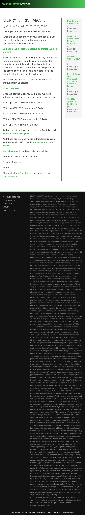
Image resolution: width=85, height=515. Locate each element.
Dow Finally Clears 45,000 (73, 22)
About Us (7, 207)
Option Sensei (10, 176)
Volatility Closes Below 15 (73, 58)
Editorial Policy (9, 210)
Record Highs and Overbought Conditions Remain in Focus (73, 80)
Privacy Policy (9, 200)
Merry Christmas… (22, 173)
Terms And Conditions (12, 197)
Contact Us (8, 204)
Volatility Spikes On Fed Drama (72, 101)
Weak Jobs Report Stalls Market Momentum (73, 40)
